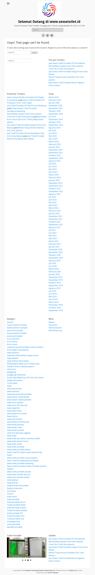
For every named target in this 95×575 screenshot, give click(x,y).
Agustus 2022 (54, 194)
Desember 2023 (55, 150)
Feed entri (53, 325)
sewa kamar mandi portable (19, 399)
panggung (11, 372)
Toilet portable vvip (15, 518)
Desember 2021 (55, 216)
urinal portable (13, 524)
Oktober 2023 (55, 155)
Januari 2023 (54, 180)
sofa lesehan (12, 480)
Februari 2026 (55, 100)
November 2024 (56, 119)
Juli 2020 (52, 263)
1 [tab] (22, 560)
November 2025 (56, 108)
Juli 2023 (52, 163)
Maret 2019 (54, 302)
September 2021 (56, 224)
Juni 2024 (53, 133)
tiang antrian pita (14, 488)
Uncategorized (13, 521)
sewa (9, 386)
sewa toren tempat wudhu (18, 477)
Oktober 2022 (55, 188)
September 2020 (56, 258)
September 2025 (56, 114)
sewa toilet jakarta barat (17, 441)
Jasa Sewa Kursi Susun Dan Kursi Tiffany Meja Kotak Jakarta (26, 119)
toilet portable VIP (15, 513)
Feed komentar (55, 327)
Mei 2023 (53, 169)
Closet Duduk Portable (17, 325)
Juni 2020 (53, 266)
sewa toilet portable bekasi (18, 449)
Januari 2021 (54, 246)
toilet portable (13, 499)
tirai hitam (11, 491)
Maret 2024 (54, 141)
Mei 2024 (53, 136)
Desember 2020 (55, 249)
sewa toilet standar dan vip (18, 474)
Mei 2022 (53, 202)
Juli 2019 (52, 291)
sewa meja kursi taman (17, 413)
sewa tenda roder (14, 427)
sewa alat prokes (14, 388)
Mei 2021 (53, 235)
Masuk (52, 322)
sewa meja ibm (13, 408)
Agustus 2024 (54, 127)
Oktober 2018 (55, 307)
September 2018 (56, 310)
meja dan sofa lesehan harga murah (22, 355)
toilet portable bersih (16, 502)
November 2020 (56, 252)
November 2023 (56, 152)
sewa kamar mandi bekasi (18, 397)
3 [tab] (28, 560)
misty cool (11, 369)
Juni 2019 (53, 294)
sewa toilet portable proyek (19, 471)
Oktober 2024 (55, 122)
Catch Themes (52, 573)
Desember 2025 (55, 105)
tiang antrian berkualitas (18, 485)
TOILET (10, 494)
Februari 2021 (55, 244)
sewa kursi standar (15, 402)
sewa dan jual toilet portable (19, 394)
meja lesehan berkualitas (18, 361)
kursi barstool (13, 339)
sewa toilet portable (15, 446)
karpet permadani (15, 336)
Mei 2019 (53, 296)
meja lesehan (12, 358)
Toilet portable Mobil (16, 505)
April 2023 (53, 172)
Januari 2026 (54, 103)
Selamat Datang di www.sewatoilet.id (49, 22)
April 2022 (53, 205)
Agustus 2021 (54, 227)
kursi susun (12, 344)
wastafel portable (14, 527)
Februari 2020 (55, 271)
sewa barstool (13, 391)
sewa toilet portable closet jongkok (22, 458)
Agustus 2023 (54, 161)
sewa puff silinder (14, 419)
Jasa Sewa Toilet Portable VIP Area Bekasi (67, 63)
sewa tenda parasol (15, 424)
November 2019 (56, 280)
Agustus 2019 (54, 288)
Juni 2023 (53, 166)
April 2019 (53, 299)
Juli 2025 (52, 116)
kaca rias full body (15, 330)
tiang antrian (12, 482)
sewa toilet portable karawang (20, 463)
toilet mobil (12, 496)
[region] (26, 547)
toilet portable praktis (16, 507)
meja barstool (13, 352)
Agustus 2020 (54, 260)
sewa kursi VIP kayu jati (17, 405)
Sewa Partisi (12, 416)
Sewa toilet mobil (14, 444)
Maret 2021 (54, 241)
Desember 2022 (55, 183)
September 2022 (56, 191)
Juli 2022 (52, 197)
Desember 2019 (55, 277)
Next (43, 547)
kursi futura (12, 341)
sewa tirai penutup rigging (18, 433)
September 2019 (56, 285)
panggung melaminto (16, 374)
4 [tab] (30, 560)
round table (12, 383)
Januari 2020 (54, 274)
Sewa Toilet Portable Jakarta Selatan (23, 460)
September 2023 (56, 158)
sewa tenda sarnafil (15, 430)
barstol (10, 322)
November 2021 (56, 219)
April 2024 (53, 138)
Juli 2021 (52, 230)
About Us (73, 570)
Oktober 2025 (55, 111)
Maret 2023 (54, 174)
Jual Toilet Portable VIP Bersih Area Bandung (26, 105)
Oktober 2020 (55, 255)
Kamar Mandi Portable (17, 333)
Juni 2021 (53, 233)
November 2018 (56, 305)
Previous (10, 547)
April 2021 (53, 238)
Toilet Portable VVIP (16, 516)
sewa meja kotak (14, 410)
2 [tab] (25, 560)
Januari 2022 (54, 213)
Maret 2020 (54, 269)
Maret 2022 (54, 208)
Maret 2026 (54, 97)
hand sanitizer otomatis (17, 327)
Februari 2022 (55, 210)
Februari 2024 (55, 144)
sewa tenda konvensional (18, 422)
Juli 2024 (52, 130)
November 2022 (56, 186)
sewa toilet (11, 435)
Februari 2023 (55, 177)
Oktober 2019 (55, 282)
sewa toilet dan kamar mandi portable (23, 438)
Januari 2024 (54, 147)
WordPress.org (55, 330)
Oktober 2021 (55, 222)
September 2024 (56, 125)
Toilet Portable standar (17, 510)
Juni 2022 (53, 199)
